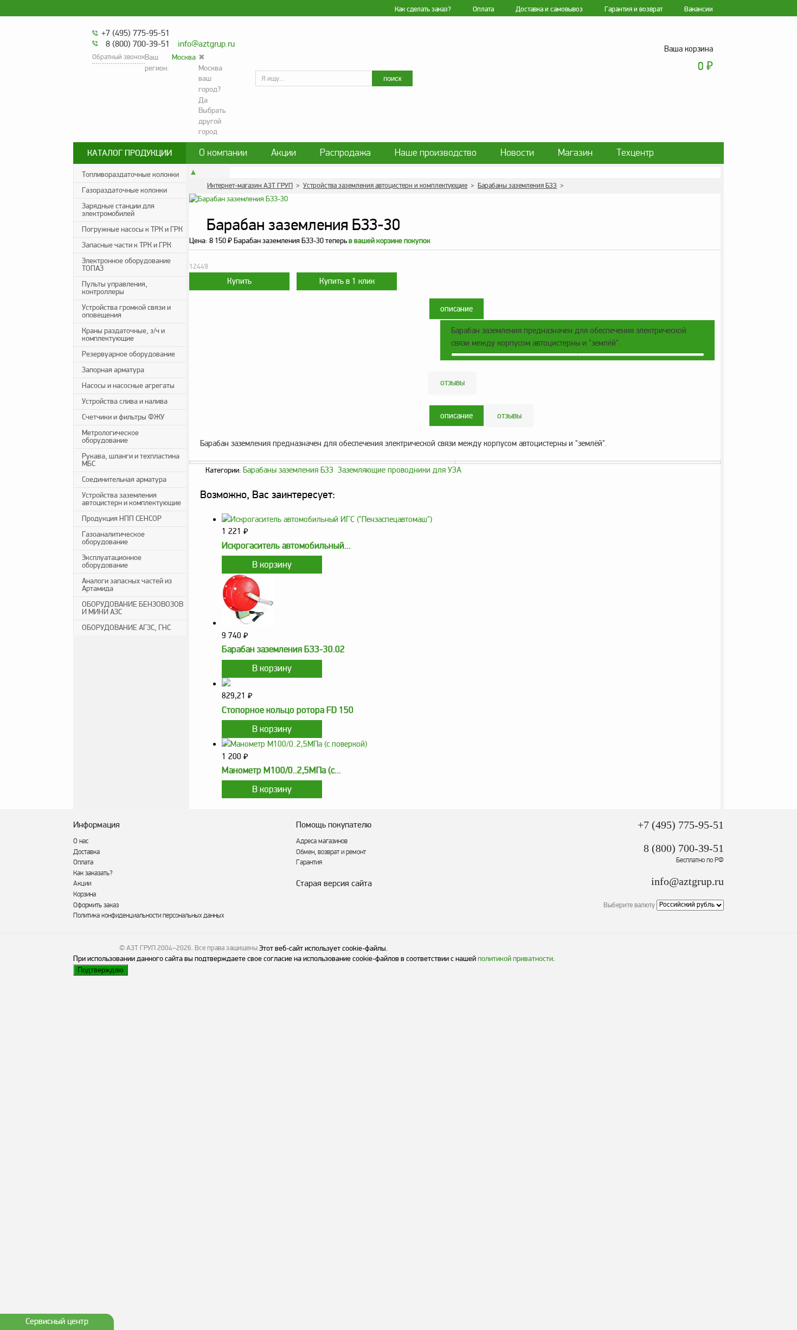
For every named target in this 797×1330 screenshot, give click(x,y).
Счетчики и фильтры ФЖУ (123, 417)
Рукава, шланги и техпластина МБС (130, 459)
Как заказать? (93, 873)
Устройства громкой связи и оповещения (126, 311)
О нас (80, 841)
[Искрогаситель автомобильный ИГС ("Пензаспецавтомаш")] (327, 519)
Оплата (483, 9)
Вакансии (698, 9)
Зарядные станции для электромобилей (118, 209)
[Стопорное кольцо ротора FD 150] (226, 684)
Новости (517, 152)
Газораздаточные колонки (124, 190)
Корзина (84, 894)
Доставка (86, 852)
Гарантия (309, 862)
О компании (223, 152)
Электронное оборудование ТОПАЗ (126, 264)
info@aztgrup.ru (206, 44)
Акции (283, 152)
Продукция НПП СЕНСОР (122, 518)
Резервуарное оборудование (128, 354)
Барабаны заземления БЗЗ (517, 185)
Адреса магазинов (322, 841)
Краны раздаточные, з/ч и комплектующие (123, 334)
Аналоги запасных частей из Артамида (127, 584)
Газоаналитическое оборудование (113, 538)
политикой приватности (515, 958)
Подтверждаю (101, 970)
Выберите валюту (629, 904)
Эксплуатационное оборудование (112, 561)
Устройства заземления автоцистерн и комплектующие (131, 499)
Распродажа (345, 152)
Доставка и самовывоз (549, 9)
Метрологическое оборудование (110, 436)
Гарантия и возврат (634, 9)
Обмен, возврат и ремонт (331, 852)
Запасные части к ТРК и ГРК (126, 245)
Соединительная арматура (124, 479)
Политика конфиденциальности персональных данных (148, 915)
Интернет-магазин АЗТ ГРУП (250, 185)
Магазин (575, 152)
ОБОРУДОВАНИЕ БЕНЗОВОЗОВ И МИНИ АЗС (132, 608)
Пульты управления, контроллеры (114, 287)
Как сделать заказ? (423, 9)
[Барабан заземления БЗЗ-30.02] (248, 623)
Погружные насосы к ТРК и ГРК (132, 229)
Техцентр (635, 152)
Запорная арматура (113, 369)
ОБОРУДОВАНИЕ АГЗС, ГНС (126, 627)
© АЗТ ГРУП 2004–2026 (155, 948)
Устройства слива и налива (125, 401)
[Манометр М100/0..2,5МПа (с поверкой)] (294, 744)
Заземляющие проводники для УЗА (399, 470)
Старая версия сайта (334, 884)
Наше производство (436, 152)
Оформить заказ (96, 905)
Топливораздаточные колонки (130, 174)
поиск (392, 78)
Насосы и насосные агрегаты (128, 385)
